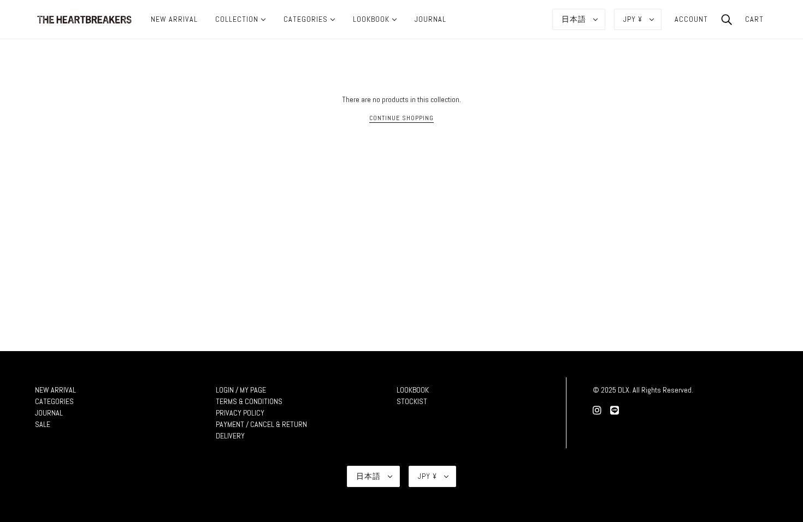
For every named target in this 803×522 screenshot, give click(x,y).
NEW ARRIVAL (55, 390)
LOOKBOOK (413, 390)
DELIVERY (230, 436)
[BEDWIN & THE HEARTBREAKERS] (84, 18)
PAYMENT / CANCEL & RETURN (261, 424)
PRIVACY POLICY (240, 413)
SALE (42, 424)
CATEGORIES (54, 401)
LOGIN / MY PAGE (241, 390)
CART (754, 19)
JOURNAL (49, 413)
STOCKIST (412, 401)
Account (691, 19)
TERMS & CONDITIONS (249, 401)
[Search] (726, 19)
